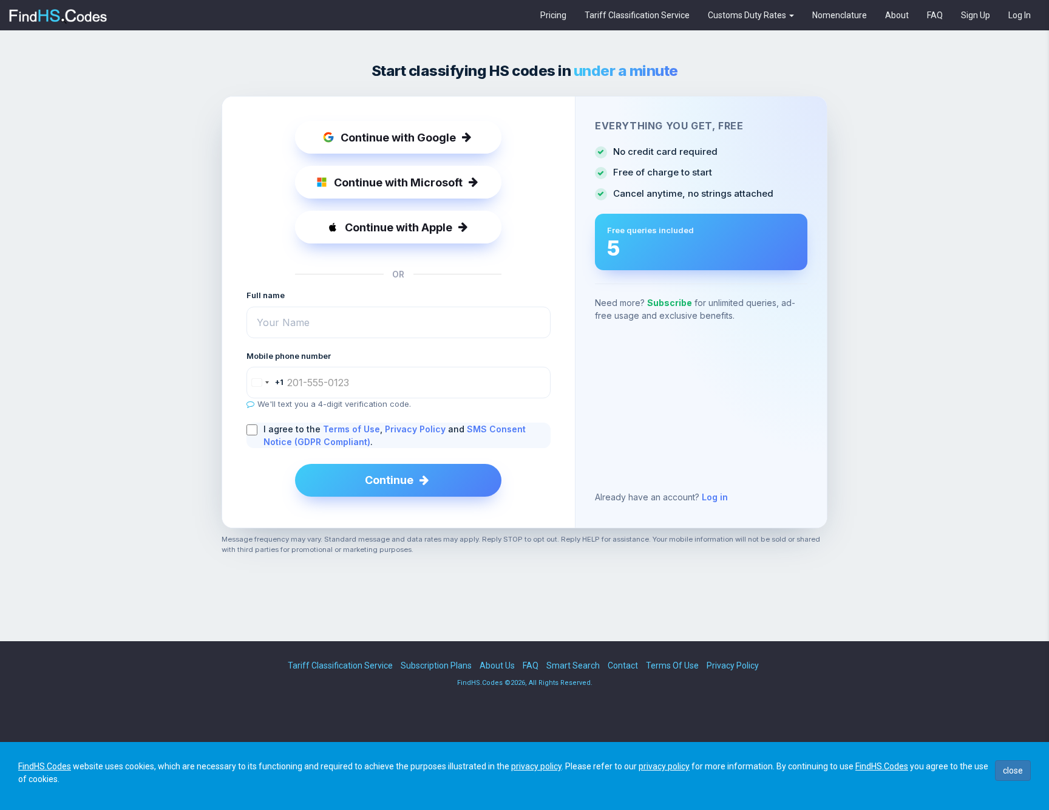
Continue (389, 480)
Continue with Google (398, 137)
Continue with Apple (398, 227)
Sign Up (975, 15)
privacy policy (536, 766)
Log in (715, 497)
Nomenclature (839, 15)
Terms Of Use (672, 665)
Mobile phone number (288, 356)
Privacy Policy (415, 429)
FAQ (935, 15)
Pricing (553, 15)
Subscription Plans (436, 665)
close (1013, 770)
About (897, 15)
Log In (1019, 15)
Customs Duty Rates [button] (748, 15)
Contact (623, 665)
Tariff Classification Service (637, 15)
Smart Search (573, 665)
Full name (265, 295)
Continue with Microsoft (398, 182)
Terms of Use (351, 429)
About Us (497, 665)
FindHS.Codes (44, 766)
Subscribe (669, 303)
